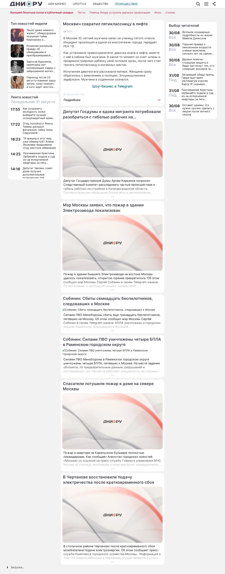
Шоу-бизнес (57, 3)
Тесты (81, 12)
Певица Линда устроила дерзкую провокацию (119, 12)
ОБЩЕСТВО (100, 3)
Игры (158, 12)
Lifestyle (79, 3)
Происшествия (126, 3)
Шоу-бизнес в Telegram (112, 86)
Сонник (170, 12)
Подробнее (72, 100)
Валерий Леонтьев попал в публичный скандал (41, 12)
